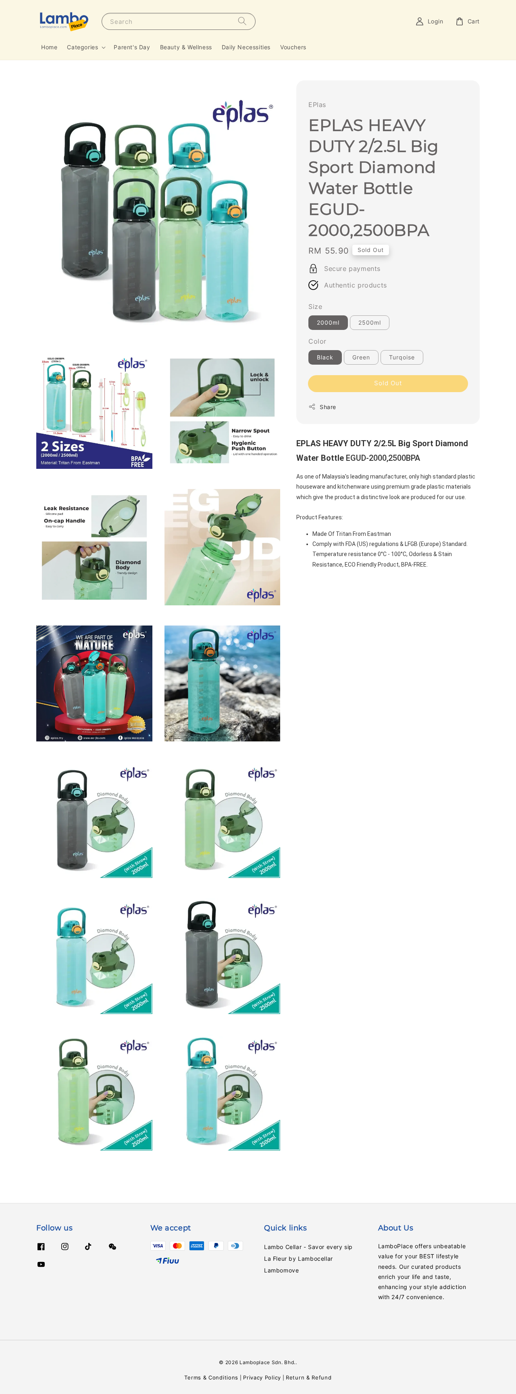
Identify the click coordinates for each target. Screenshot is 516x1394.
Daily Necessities (246, 47)
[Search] (242, 21)
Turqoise (402, 357)
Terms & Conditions (211, 1377)
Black (325, 357)
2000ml (328, 322)
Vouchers (293, 47)
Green (361, 357)
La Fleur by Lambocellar (298, 1258)
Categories (82, 47)
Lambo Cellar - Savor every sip (308, 1246)
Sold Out (388, 383)
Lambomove (281, 1270)
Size (315, 306)
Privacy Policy (262, 1377)
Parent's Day (132, 47)
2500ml (369, 322)
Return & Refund (309, 1377)
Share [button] (328, 406)
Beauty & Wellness (186, 47)
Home (49, 47)
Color (317, 341)
